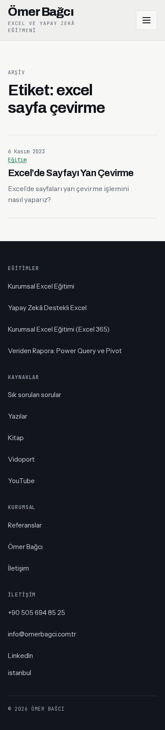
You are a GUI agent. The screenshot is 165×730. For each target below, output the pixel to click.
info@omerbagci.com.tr (42, 634)
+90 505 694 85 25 (36, 612)
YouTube (21, 481)
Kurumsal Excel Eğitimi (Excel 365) (59, 329)
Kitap (16, 438)
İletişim (18, 568)
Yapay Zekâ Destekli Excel (47, 308)
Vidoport (21, 459)
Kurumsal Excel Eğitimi (41, 286)
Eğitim (17, 159)
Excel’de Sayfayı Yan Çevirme (71, 173)
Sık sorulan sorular (34, 394)
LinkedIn (20, 655)
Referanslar (25, 525)
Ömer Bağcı (25, 546)
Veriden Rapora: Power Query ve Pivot (65, 351)
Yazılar (17, 416)
